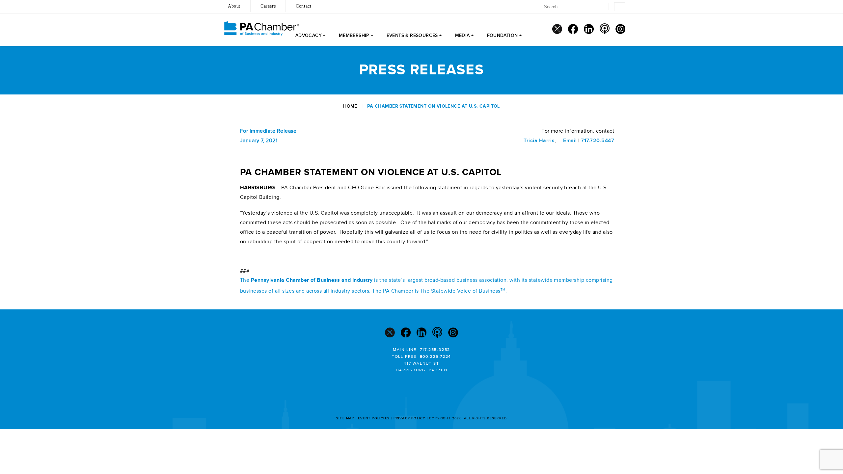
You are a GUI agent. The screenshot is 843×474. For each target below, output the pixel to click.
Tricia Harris (539, 140)
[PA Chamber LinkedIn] (589, 29)
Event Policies (374, 418)
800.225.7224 (435, 356)
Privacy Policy (409, 418)
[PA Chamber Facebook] (573, 29)
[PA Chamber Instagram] (620, 29)
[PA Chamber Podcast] (605, 28)
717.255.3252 (435, 349)
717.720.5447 (597, 140)
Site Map (345, 418)
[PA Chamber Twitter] (557, 29)
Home (350, 106)
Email (569, 140)
